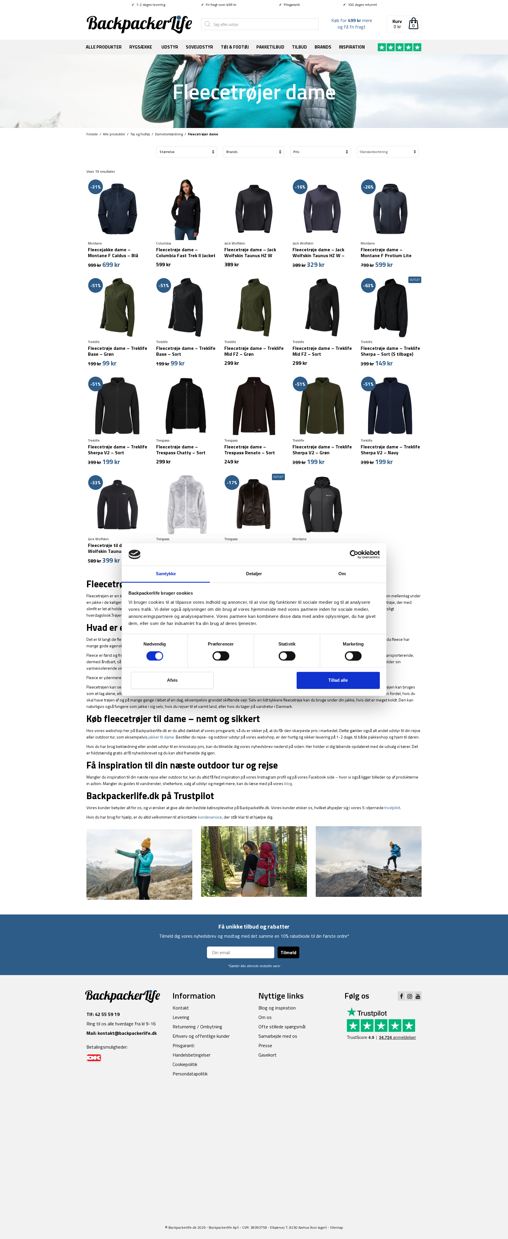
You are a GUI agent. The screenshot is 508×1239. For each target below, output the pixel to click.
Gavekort (267, 1054)
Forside (92, 134)
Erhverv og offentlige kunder (201, 1036)
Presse (265, 1045)
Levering (181, 1017)
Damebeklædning (169, 134)
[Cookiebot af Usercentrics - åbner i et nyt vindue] (354, 554)
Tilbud (299, 47)
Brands (323, 47)
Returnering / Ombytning (197, 1026)
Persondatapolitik (190, 1073)
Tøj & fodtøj (235, 47)
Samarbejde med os (277, 1036)
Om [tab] (342, 573)
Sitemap (336, 1095)
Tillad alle (338, 680)
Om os (265, 1017)
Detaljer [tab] (254, 573)
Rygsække (140, 47)
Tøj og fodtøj (140, 134)
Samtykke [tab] (166, 573)
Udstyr (169, 47)
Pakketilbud (270, 47)
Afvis (172, 680)
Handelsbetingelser (191, 1054)
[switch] (221, 656)
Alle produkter (104, 47)
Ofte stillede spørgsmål (281, 1026)
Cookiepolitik (185, 1064)
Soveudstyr (199, 47)
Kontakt (181, 1007)
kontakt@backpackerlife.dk (127, 1033)
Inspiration (352, 47)
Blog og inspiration (277, 1007)
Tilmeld (288, 952)
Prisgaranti (289, 4)
